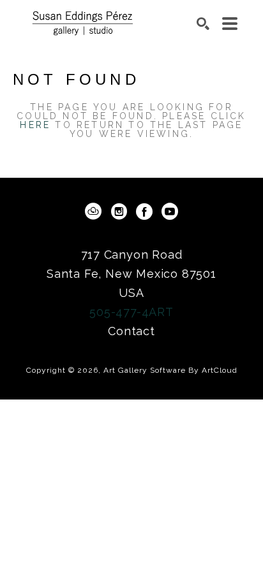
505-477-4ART (131, 312)
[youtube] (170, 211)
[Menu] (229, 23)
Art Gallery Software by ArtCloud (170, 370)
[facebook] (144, 211)
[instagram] (118, 211)
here (35, 125)
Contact (131, 331)
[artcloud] (93, 211)
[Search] (203, 23)
